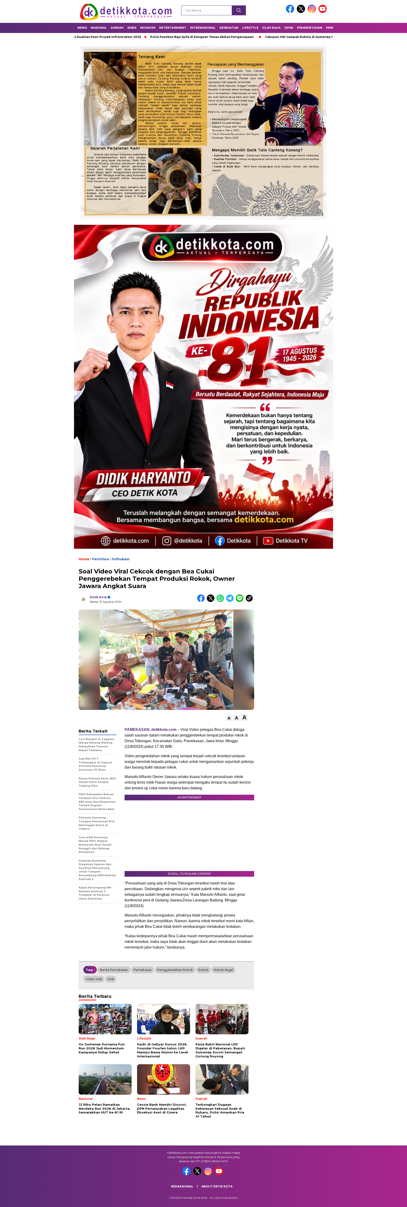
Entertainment (172, 27)
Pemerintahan (309, 27)
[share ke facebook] (202, 601)
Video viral (94, 979)
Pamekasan (143, 970)
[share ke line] (240, 601)
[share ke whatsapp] (221, 601)
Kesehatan (229, 27)
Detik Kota (98, 597)
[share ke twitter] (211, 601)
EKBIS (131, 27)
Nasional (99, 27)
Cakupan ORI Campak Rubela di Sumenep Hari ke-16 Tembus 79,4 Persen (267, 37)
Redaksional (182, 1186)
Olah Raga (271, 27)
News (82, 27)
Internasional (203, 27)
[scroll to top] (391, 1199)
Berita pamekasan (114, 970)
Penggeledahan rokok (175, 970)
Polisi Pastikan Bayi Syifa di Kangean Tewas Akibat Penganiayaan (147, 37)
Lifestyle (250, 27)
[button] (229, 718)
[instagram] (312, 12)
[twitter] (302, 12)
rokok (203, 970)
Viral (110, 979)
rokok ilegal (223, 970)
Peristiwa (100, 559)
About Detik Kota (216, 1186)
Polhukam (121, 559)
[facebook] (291, 12)
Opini (288, 27)
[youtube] (323, 12)
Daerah (117, 27)
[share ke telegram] (231, 601)
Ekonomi (147, 27)
